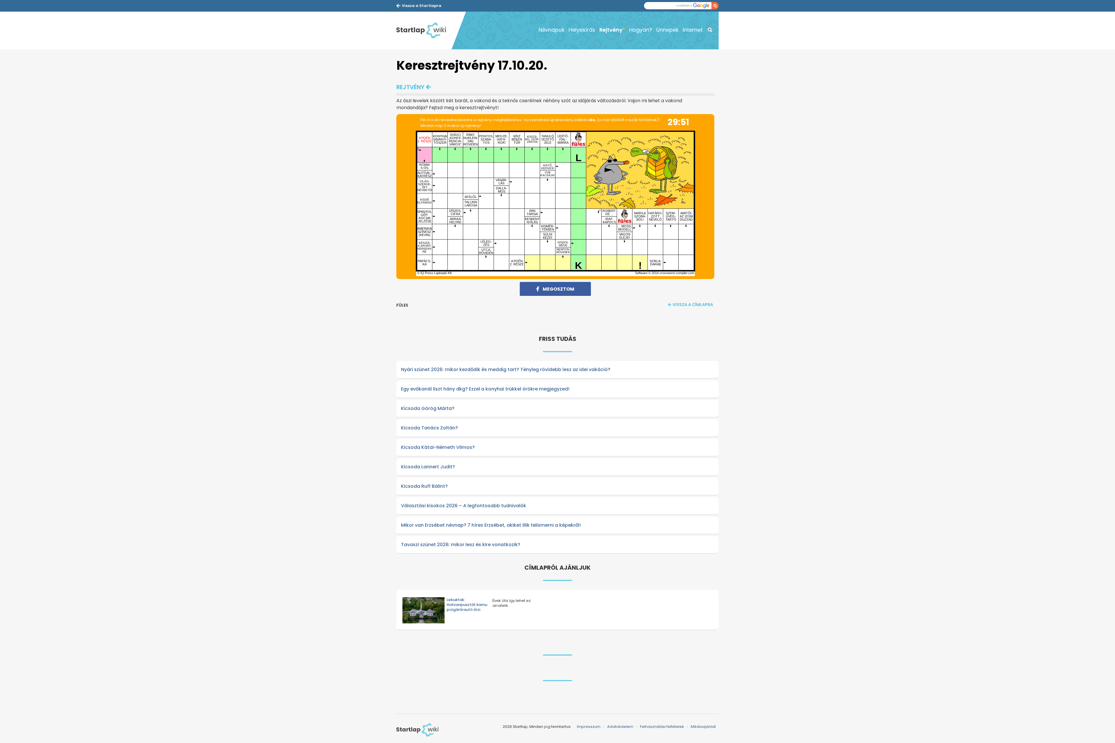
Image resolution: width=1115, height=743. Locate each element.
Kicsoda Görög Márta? (427, 408)
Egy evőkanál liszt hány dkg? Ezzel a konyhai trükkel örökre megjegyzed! (485, 389)
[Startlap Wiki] (424, 30)
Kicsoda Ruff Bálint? (424, 486)
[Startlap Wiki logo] (417, 730)
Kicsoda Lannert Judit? (428, 466)
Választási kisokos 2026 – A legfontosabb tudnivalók (463, 505)
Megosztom (558, 289)
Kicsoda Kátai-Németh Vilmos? (438, 447)
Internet (693, 29)
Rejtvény (611, 29)
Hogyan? (640, 29)
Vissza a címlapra (692, 304)
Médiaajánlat (703, 726)
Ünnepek (667, 29)
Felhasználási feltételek (662, 726)
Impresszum (588, 726)
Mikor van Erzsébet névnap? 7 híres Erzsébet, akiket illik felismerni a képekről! (491, 525)
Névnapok (551, 29)
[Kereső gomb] (715, 5)
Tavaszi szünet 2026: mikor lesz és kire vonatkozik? (460, 544)
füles (402, 305)
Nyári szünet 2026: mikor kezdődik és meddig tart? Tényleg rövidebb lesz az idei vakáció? (505, 369)
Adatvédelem (620, 726)
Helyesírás (582, 29)
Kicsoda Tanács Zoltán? (429, 427)
